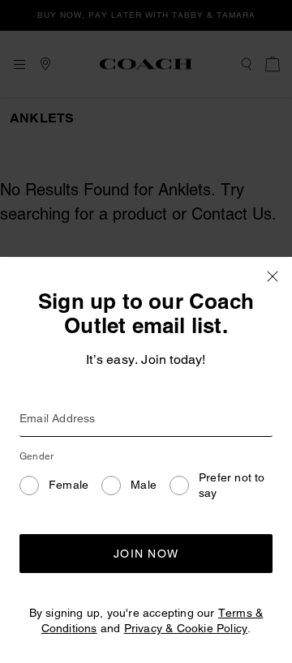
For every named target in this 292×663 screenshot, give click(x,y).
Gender (36, 456)
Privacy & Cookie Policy (186, 628)
